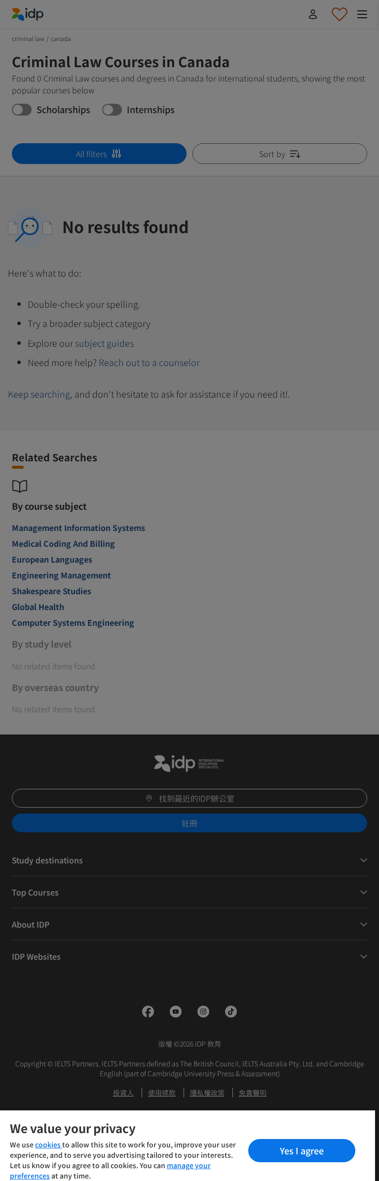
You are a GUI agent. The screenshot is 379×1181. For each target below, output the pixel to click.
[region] (187, 1145)
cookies (48, 1144)
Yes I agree (302, 1150)
